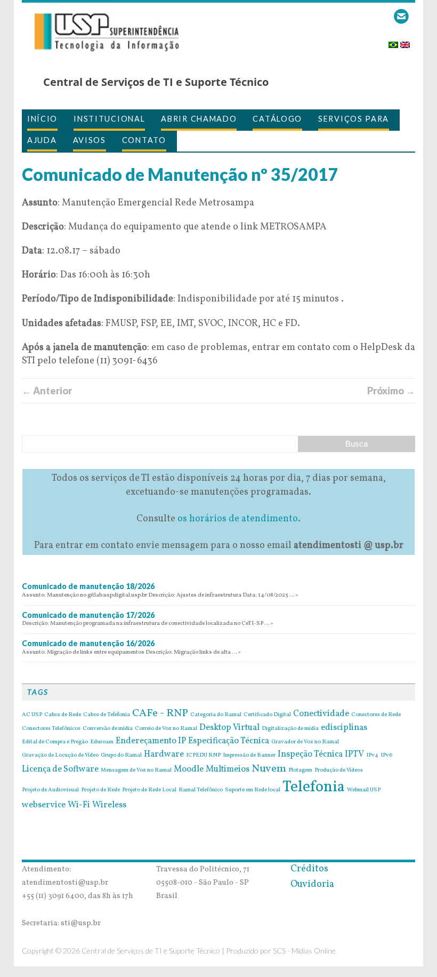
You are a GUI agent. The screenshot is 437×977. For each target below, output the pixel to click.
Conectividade (321, 714)
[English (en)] (405, 41)
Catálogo (277, 118)
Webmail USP (364, 790)
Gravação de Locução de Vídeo (60, 755)
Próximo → (391, 390)
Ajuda (42, 140)
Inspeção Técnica (310, 754)
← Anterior (47, 390)
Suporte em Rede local (252, 790)
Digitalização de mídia (290, 729)
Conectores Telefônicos (51, 729)
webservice (44, 805)
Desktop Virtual (229, 728)
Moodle (189, 769)
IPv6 (386, 755)
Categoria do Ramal (215, 715)
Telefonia (313, 787)
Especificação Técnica (228, 741)
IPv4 (372, 755)
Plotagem (300, 770)
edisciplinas (344, 728)
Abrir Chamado (199, 118)
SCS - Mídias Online (304, 950)
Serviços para (353, 118)
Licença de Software (60, 769)
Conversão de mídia (108, 729)
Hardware (164, 754)
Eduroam (102, 742)
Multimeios (227, 769)
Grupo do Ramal (121, 755)
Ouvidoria (312, 884)
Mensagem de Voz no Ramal (136, 770)
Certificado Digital (267, 715)
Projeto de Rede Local (149, 790)
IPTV (354, 754)
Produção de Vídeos (338, 770)
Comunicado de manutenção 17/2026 (88, 614)
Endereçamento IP (151, 741)
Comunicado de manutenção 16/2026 (88, 643)
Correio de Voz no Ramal (166, 729)
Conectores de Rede (376, 715)
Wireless (109, 805)
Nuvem (269, 768)
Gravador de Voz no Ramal (305, 742)
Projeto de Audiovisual (50, 790)
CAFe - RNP (160, 713)
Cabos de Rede (62, 715)
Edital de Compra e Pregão (55, 742)
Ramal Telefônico (201, 790)
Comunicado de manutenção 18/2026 (88, 586)
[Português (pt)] (393, 41)
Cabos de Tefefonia (106, 715)
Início (42, 118)
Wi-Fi (79, 805)
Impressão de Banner (249, 755)
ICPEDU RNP (203, 755)
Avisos (89, 140)
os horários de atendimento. (239, 519)
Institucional (109, 118)
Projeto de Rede (100, 790)
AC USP (32, 715)
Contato (144, 140)
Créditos (309, 869)
